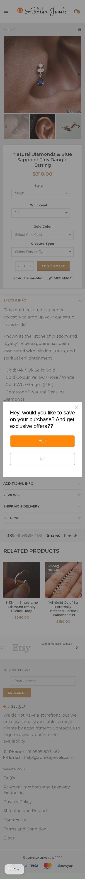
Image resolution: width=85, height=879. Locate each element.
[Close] (76, 407)
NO (42, 459)
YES (42, 441)
